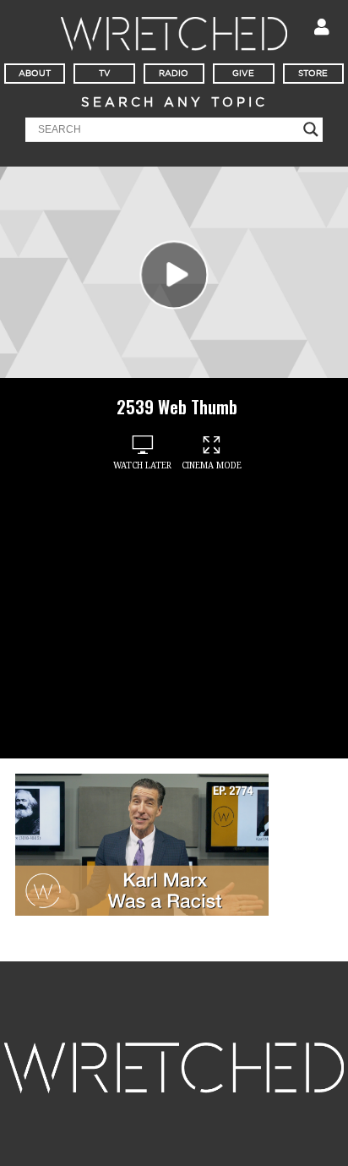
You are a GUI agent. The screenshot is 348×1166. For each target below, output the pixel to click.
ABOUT (35, 73)
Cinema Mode (212, 465)
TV (105, 73)
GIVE (243, 73)
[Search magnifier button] (311, 129)
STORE (313, 73)
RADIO (173, 73)
